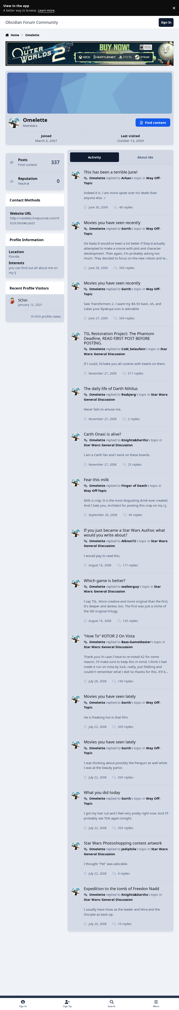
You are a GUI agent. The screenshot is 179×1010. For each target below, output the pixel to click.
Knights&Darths (134, 440)
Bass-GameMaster (136, 642)
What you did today (102, 792)
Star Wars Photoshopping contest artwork (123, 843)
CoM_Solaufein (133, 349)
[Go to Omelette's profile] (76, 175)
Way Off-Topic (95, 490)
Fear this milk (96, 479)
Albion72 (128, 541)
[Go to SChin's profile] (12, 301)
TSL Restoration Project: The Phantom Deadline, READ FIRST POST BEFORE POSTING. (119, 338)
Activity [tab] (94, 157)
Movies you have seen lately (110, 696)
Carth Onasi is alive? (102, 434)
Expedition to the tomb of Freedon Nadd (121, 888)
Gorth (126, 228)
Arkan (126, 178)
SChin (23, 300)
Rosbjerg (128, 394)
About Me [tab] (145, 157)
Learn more (8, 8)
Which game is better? (104, 580)
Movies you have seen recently (112, 222)
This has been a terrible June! (111, 172)
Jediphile (128, 849)
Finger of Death (134, 485)
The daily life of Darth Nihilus (111, 388)
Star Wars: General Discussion (108, 445)
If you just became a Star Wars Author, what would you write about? (124, 533)
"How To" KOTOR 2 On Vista (109, 636)
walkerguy (130, 586)
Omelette (97, 178)
